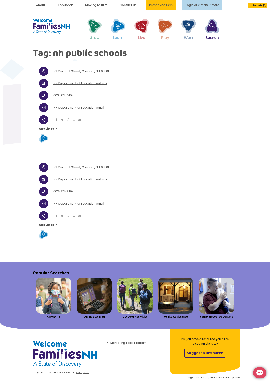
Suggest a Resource (205, 353)
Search (212, 37)
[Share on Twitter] (62, 120)
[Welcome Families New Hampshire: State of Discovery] (65, 355)
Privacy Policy (82, 372)
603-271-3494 (63, 95)
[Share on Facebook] (56, 120)
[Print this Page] (74, 120)
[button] (94, 29)
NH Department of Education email (78, 107)
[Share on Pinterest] (68, 120)
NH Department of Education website (80, 83)
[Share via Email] (80, 120)
